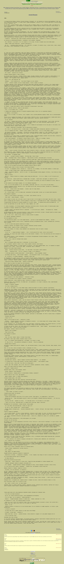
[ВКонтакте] (31, 530)
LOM (5, 539)
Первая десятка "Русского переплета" (32, 4)
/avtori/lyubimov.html (58, 539)
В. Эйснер (5, 535)
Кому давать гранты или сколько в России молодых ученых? (46, 8)
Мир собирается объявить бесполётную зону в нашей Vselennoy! (16, 7)
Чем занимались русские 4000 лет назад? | (25, 8)
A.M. (5, 544)
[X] (34, 530)
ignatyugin (5, 548)
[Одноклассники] (32, 530)
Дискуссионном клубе (36, 532)
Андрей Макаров (33, 14)
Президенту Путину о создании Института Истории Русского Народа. (44, 7)
